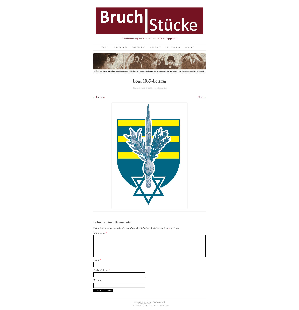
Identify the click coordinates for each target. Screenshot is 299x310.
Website (97, 280)
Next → (202, 97)
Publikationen (173, 47)
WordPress (165, 305)
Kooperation (120, 47)
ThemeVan (148, 305)
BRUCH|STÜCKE (144, 302)
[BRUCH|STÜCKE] (149, 23)
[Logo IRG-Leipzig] (149, 156)
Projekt (104, 47)
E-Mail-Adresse (101, 270)
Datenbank (155, 47)
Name (97, 260)
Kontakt (189, 47)
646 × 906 (152, 88)
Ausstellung (138, 47)
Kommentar (100, 233)
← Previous (99, 97)
